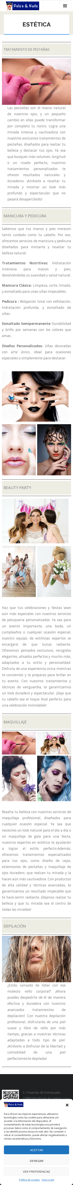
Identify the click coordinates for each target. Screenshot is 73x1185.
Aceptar (36, 1150)
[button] (67, 1105)
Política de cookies (29, 1179)
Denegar (36, 1161)
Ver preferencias (36, 1171)
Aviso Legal (48, 1179)
